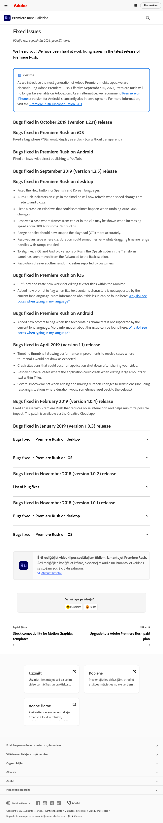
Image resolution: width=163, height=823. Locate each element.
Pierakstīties (151, 5)
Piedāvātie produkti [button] (18, 790)
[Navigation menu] (6, 5)
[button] (135, 5)
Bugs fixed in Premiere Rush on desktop (46, 439)
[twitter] (52, 803)
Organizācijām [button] (14, 763)
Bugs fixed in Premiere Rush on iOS (42, 457)
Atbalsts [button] (11, 772)
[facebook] (38, 803)
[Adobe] (20, 5)
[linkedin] (59, 803)
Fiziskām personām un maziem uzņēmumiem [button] (33, 745)
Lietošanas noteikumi (75, 810)
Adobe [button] (10, 781)
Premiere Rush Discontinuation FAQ (55, 104)
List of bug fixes (26, 486)
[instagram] (45, 803)
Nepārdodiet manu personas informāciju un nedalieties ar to (35, 816)
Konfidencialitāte (53, 810)
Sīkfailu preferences (98, 810)
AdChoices (77, 816)
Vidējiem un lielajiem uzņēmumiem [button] (27, 754)
